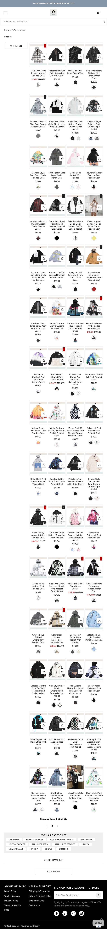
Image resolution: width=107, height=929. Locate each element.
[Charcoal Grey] (75, 82)
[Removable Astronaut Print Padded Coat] (94, 517)
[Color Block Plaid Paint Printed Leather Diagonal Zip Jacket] (56, 205)
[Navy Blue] (56, 493)
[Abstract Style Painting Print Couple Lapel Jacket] (94, 106)
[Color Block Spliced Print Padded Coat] (38, 568)
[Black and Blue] (75, 598)
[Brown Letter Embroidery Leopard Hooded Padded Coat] (94, 256)
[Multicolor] (94, 546)
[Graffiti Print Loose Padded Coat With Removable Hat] (56, 777)
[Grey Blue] (56, 809)
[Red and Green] (75, 340)
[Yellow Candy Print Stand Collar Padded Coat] (38, 412)
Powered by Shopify (30, 926)
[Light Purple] (60, 286)
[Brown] (94, 289)
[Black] (56, 85)
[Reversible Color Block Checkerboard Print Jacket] (75, 723)
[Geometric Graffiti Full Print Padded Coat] (94, 358)
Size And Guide (36, 900)
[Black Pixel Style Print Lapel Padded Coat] (75, 777)
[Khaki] (94, 238)
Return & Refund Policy (40, 896)
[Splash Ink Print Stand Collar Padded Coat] (94, 412)
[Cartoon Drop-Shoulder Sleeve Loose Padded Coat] (38, 777)
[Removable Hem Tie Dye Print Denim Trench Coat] (94, 55)
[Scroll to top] (101, 919)
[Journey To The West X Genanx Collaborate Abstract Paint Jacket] (94, 723)
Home (7, 30)
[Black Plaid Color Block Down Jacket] (75, 568)
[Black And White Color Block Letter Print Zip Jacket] (56, 106)
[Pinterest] (64, 913)
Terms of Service (12, 905)
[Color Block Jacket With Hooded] (75, 157)
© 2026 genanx (11, 926)
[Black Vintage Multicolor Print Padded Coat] (94, 670)
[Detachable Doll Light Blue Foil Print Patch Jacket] (94, 619)
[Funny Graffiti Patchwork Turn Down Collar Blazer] (75, 256)
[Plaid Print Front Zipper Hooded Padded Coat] (38, 55)
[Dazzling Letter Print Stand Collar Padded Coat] (56, 463)
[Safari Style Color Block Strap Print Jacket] (38, 723)
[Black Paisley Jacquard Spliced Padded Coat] (38, 517)
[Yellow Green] (38, 187)
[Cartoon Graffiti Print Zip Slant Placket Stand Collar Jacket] (38, 670)
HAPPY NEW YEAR (34, 839)
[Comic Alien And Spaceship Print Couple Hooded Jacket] (75, 517)
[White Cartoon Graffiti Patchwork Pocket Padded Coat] (56, 412)
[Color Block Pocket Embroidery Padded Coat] (56, 619)
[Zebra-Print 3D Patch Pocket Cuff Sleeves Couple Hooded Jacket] (75, 412)
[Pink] (78, 187)
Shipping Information (39, 891)
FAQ (6, 910)
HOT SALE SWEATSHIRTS (62, 839)
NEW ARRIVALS (15, 849)
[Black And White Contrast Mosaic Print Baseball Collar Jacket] (56, 568)
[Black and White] (56, 136)
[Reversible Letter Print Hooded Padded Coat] (94, 307)
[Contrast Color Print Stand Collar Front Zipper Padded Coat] (38, 256)
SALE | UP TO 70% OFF (65, 844)
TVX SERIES (13, 839)
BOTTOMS (64, 849)
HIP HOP (34, 849)
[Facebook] (56, 913)
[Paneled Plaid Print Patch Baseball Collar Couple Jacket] (38, 205)
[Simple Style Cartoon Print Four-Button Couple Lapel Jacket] (94, 463)
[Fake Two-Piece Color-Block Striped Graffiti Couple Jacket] (75, 205)
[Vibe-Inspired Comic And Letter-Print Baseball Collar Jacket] (75, 358)
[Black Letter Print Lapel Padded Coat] (56, 723)
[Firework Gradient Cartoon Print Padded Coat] (94, 157)
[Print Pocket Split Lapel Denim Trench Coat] (56, 157)
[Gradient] (38, 391)
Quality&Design (12, 896)
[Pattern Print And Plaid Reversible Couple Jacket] (56, 55)
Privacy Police (11, 900)
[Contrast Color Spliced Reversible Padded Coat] (56, 517)
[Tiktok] (81, 913)
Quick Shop (43, 56)
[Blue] (90, 138)
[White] (56, 337)
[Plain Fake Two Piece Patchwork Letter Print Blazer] (75, 463)
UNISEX (85, 844)
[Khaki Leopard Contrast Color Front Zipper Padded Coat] (94, 205)
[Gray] (38, 136)
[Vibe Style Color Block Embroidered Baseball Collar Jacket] (56, 670)
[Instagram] (73, 913)
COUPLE (48, 849)
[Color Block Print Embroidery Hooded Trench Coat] (94, 568)
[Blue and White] (38, 85)
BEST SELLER (86, 839)
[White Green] (94, 809)
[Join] (98, 895)
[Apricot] (97, 498)
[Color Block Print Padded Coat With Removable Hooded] (94, 777)
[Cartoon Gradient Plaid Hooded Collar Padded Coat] (75, 307)
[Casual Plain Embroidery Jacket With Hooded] (75, 619)
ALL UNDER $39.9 (40, 844)
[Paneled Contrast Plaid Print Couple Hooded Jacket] (38, 106)
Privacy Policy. (83, 905)
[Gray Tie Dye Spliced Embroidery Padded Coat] (38, 619)
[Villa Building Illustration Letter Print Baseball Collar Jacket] (75, 670)
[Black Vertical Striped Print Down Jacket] (56, 358)
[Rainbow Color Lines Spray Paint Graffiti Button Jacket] (38, 307)
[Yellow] (38, 442)
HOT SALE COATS (16, 844)
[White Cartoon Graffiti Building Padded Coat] (56, 307)
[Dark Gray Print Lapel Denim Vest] (75, 55)
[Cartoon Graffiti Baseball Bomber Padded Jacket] (56, 256)
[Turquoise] (94, 388)
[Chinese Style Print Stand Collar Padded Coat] (38, 157)
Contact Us (34, 905)
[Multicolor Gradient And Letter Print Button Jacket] (38, 358)
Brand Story (10, 891)
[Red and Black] (38, 238)
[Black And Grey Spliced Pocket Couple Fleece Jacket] (75, 106)
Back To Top (53, 872)
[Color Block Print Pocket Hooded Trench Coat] (38, 463)
